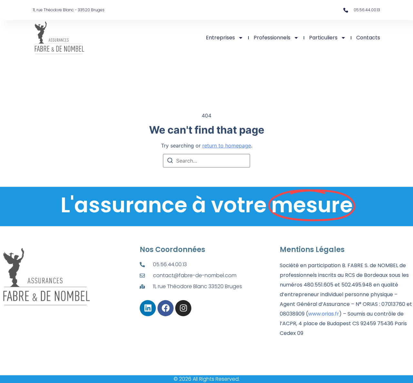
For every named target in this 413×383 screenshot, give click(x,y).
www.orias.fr (323, 313)
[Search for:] (206, 160)
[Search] (170, 161)
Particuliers (323, 37)
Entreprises (220, 37)
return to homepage (226, 145)
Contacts (368, 37)
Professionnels (272, 37)
